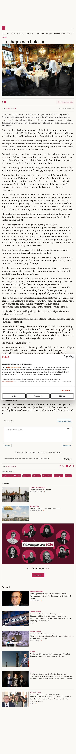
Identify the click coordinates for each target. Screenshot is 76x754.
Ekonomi (4, 37)
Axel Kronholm (11, 108)
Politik (68, 476)
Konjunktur (47, 476)
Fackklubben (59, 33)
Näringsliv (58, 476)
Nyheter (5, 33)
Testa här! (38, 575)
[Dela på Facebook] (60, 466)
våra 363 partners (13, 367)
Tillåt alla (62, 396)
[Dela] (2, 102)
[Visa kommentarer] (5, 102)
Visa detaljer (65, 390)
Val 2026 (29, 33)
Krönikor (40, 33)
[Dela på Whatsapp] (73, 466)
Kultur (49, 33)
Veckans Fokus (17, 33)
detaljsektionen (8, 381)
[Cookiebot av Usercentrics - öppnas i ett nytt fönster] (65, 356)
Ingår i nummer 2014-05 (11, 476)
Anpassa (37, 396)
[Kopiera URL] (70, 466)
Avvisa (14, 396)
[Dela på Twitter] (63, 466)
